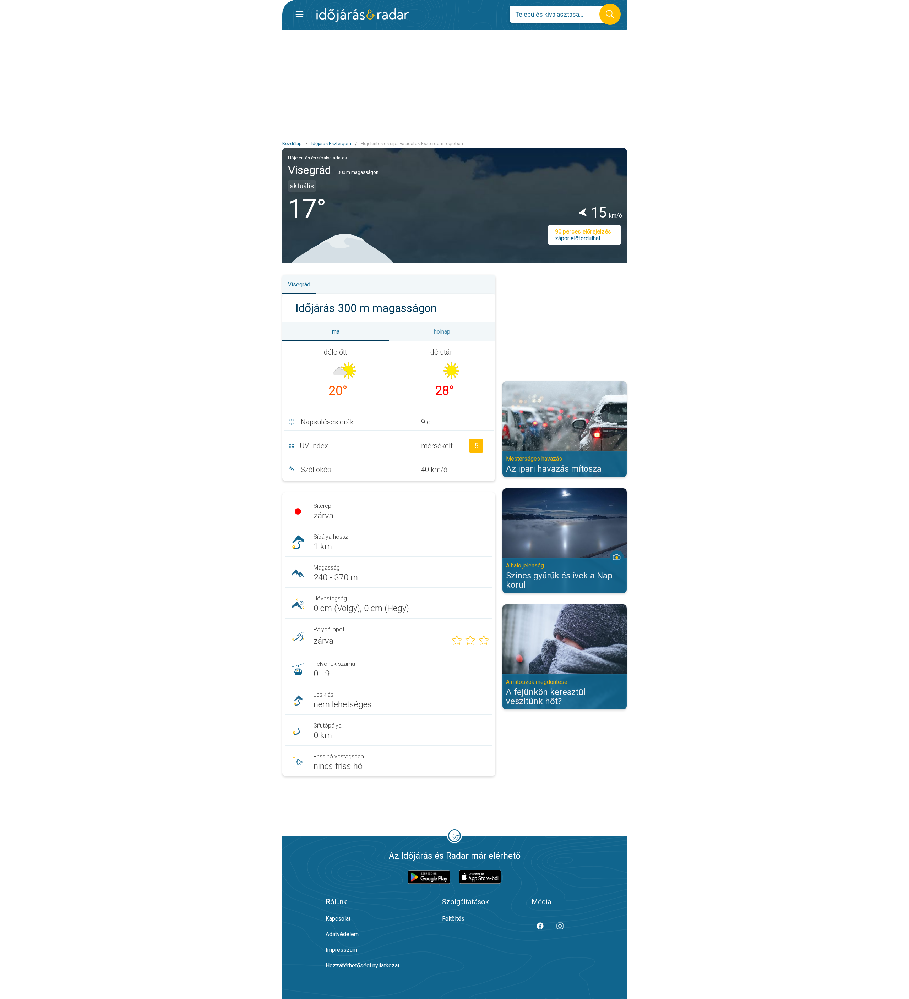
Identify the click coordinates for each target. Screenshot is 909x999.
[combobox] (560, 14)
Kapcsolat (338, 918)
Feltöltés (453, 918)
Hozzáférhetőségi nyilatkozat (362, 965)
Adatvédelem (342, 934)
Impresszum (341, 949)
